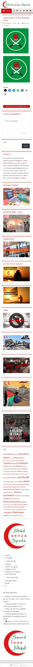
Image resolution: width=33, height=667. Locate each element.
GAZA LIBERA (6, 471)
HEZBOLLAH (17, 474)
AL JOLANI (16, 454)
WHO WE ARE (11, 561)
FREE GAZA (10, 469)
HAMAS (25, 471)
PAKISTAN (6, 489)
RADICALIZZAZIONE (11, 501)
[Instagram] (17, 11)
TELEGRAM (23, 509)
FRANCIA (5, 469)
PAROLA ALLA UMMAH (13, 572)
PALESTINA (14, 489)
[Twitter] (23, 11)
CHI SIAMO (9, 558)
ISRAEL (12, 481)
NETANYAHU (21, 487)
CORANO (7, 463)
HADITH (20, 471)
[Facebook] (13, 11)
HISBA (26, 474)
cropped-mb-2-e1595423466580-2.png (14, 107)
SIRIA (24, 505)
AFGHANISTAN (8, 454)
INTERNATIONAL (11, 581)
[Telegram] (20, 11)
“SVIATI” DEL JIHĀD (11, 567)
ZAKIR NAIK (15, 515)
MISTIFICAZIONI (10, 574)
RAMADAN (24, 502)
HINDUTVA (22, 474)
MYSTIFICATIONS (12, 577)
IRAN (13, 478)
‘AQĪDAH (8, 564)
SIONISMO (20, 504)
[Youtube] (27, 11)
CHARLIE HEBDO (19, 460)
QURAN (6, 498)
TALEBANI (18, 509)
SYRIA (13, 509)
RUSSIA (11, 504)
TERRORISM (7, 513)
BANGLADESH (6, 460)
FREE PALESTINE (18, 469)
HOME (7, 555)
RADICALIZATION (14, 498)
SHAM (15, 504)
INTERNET (9, 477)
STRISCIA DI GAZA (12, 507)
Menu (8, 11)
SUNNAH (22, 507)
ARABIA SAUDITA (19, 458)
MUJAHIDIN (27, 484)
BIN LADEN (12, 460)
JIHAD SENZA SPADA (7, 484)
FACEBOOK (24, 466)
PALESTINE (6, 492)
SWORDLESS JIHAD (7, 509)
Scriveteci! (22, 178)
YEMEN (10, 515)
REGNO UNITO (6, 504)
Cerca (5, 142)
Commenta (24, 133)
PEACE (12, 492)
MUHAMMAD (20, 484)
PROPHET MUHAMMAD (22, 495)
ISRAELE (16, 481)
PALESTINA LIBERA (23, 489)
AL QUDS (11, 458)
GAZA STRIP (13, 471)
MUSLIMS (5, 487)
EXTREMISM (17, 466)
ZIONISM (20, 515)
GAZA (25, 469)
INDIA (5, 478)
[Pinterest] (30, 11)
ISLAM (25, 477)
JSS (15, 23)
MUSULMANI (12, 487)
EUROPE (11, 466)
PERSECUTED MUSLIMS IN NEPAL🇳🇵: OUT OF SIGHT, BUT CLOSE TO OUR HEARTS (16, 599)
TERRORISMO (18, 512)
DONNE (13, 463)
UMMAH (6, 515)
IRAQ (16, 477)
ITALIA (21, 481)
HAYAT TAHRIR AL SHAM (8, 474)
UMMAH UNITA (10, 569)
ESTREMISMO (22, 463)
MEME (7, 583)
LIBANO (14, 484)
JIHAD (27, 481)
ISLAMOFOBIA (6, 481)
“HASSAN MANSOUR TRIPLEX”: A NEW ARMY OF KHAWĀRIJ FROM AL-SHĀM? (15, 616)
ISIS (19, 477)
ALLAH (22, 453)
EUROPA (6, 466)
